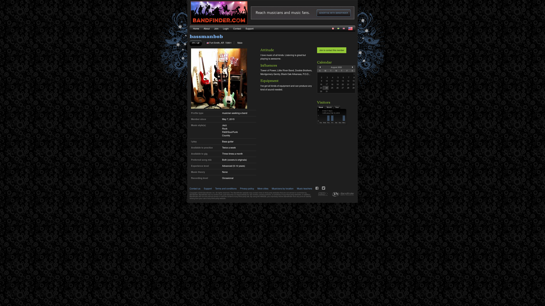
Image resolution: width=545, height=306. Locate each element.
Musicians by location (283, 188)
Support (208, 188)
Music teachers (304, 188)
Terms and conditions (226, 188)
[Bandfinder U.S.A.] (350, 29)
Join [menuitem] (216, 28)
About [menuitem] (207, 28)
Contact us (195, 188)
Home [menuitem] (196, 28)
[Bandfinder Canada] (333, 28)
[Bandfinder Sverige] (338, 28)
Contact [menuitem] (237, 28)
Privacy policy (247, 188)
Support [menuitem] (249, 28)
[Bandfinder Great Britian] (343, 28)
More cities (262, 188)
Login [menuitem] (226, 28)
